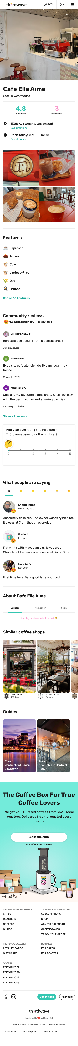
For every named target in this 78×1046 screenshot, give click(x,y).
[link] (41, 128)
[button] (67, 997)
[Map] (62, 4)
